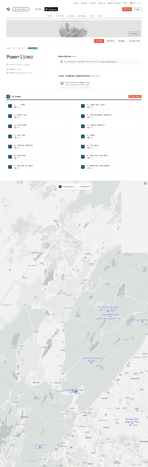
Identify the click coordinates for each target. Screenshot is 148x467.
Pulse (50, 16)
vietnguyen (21, 73)
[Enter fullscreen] (145, 183)
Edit (100, 41)
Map (123, 41)
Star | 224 (136, 3)
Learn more (95, 76)
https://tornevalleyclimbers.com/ (77, 84)
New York (21, 48)
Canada (72, 16)
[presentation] (134, 34)
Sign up (127, 9)
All (101, 16)
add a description (108, 62)
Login (137, 9)
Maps (40, 9)
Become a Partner (114, 3)
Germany (83, 16)
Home (8, 48)
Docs (125, 3)
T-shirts (92, 3)
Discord (84, 3)
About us (102, 3)
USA (93, 16)
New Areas (136, 96)
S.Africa (61, 16)
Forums (75, 3)
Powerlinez (32, 48)
